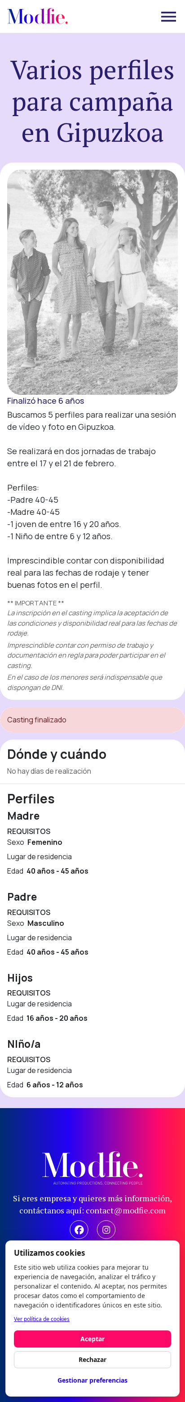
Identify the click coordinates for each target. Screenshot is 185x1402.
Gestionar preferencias (92, 1380)
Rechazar (92, 1359)
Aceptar (92, 1338)
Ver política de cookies (42, 1319)
